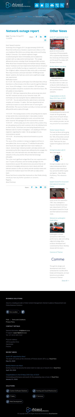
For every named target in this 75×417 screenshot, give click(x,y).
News (30, 16)
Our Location (13, 312)
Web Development (15, 402)
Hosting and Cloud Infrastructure (46, 391)
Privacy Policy (10, 322)
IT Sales (12, 396)
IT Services (39, 396)
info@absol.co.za (24, 331)
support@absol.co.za (20, 333)
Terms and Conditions (19, 320)
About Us (21, 16)
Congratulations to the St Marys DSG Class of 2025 (22, 375)
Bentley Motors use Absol (14, 366)
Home (11, 16)
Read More (52, 359)
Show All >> (65, 281)
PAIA (7, 320)
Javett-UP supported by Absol (15, 357)
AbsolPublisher (53, 413)
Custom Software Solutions (18, 391)
